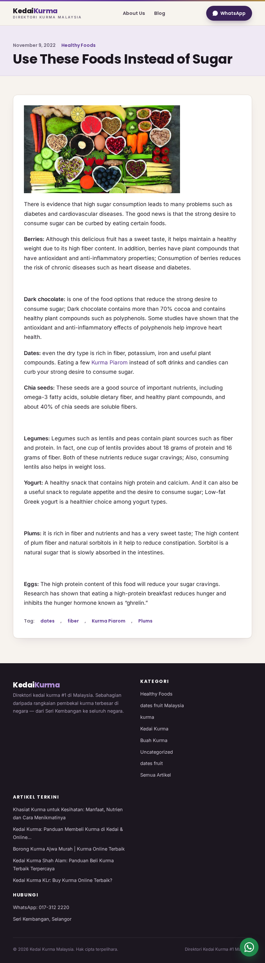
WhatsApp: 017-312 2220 (41, 907)
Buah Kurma (153, 740)
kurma (147, 717)
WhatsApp (233, 13)
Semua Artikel (155, 775)
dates (47, 621)
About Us (134, 13)
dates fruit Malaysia (162, 705)
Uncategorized (156, 752)
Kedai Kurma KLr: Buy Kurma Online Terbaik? (62, 880)
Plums (145, 621)
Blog (159, 13)
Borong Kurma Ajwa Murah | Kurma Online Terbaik (69, 849)
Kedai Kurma (154, 728)
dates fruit (151, 763)
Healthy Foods (78, 45)
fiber (73, 621)
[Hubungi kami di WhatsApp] (249, 947)
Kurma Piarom (109, 362)
